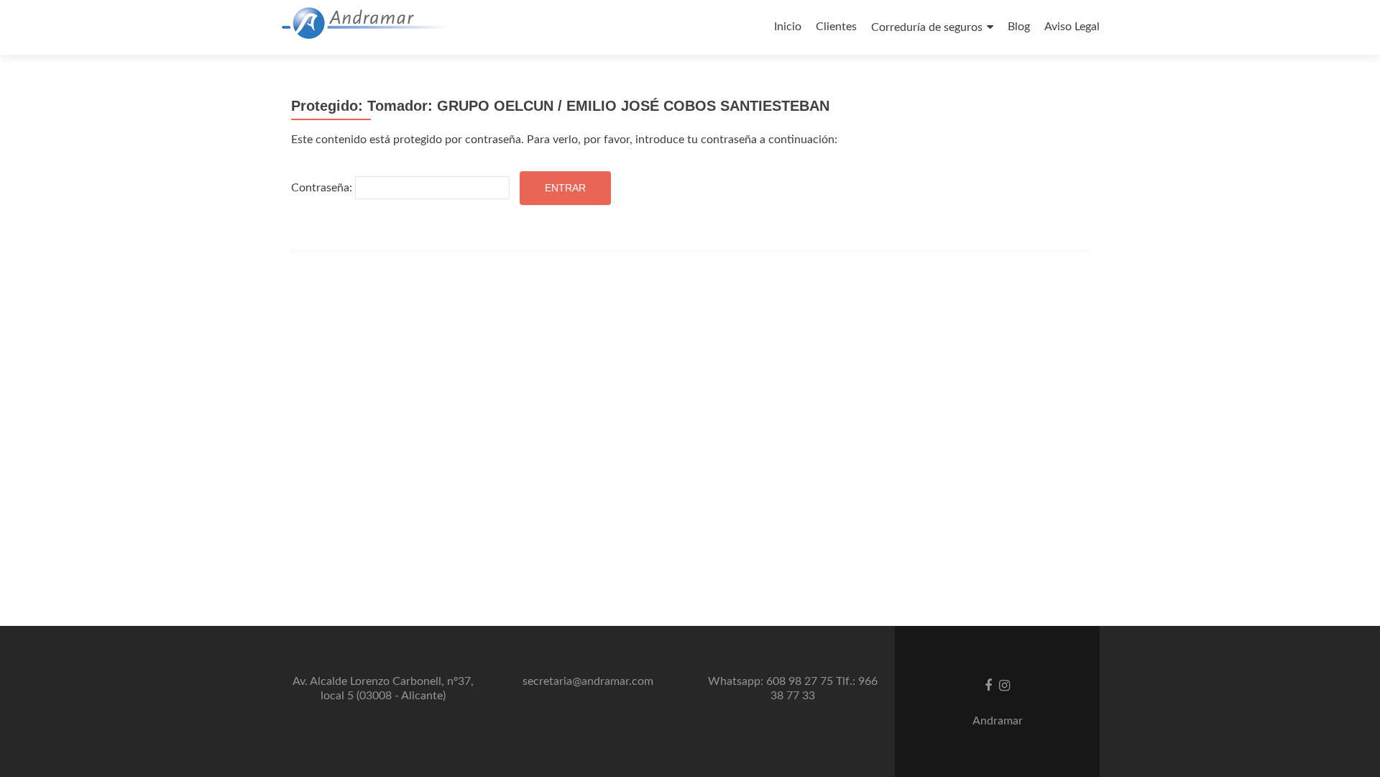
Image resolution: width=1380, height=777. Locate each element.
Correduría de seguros (927, 27)
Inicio (787, 26)
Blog (1019, 26)
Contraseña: (323, 188)
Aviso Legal (1072, 26)
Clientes (836, 26)
